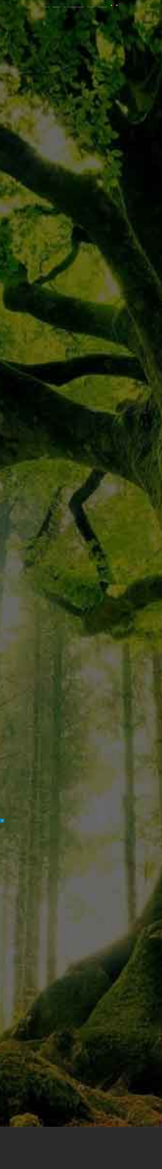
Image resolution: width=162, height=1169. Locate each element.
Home (46, 7)
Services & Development (74, 7)
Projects (90, 7)
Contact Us (102, 7)
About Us (56, 7)
